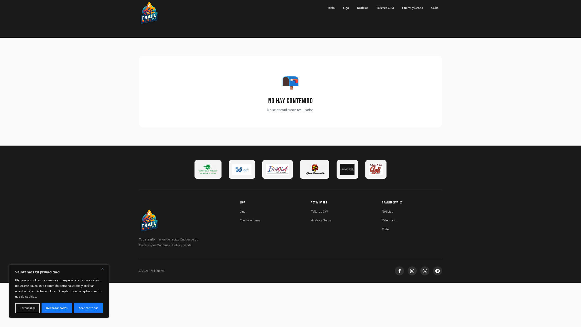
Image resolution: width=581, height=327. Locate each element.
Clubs (434, 7)
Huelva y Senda (412, 7)
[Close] (104, 268)
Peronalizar (27, 308)
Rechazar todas (57, 308)
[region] (59, 291)
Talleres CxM (385, 7)
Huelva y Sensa (321, 220)
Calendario (389, 220)
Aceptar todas (88, 308)
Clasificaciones (250, 220)
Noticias (362, 7)
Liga (346, 7)
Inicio (331, 7)
